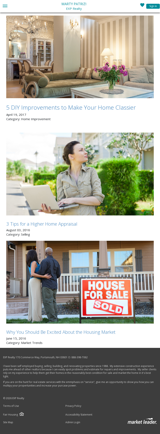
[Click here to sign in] (142, 6)
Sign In (153, 6)
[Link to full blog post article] (80, 57)
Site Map (8, 422)
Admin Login (72, 422)
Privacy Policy (73, 406)
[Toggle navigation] (5, 6)
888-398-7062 (79, 357)
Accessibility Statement (78, 414)
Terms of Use (11, 406)
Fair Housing (10, 414)
